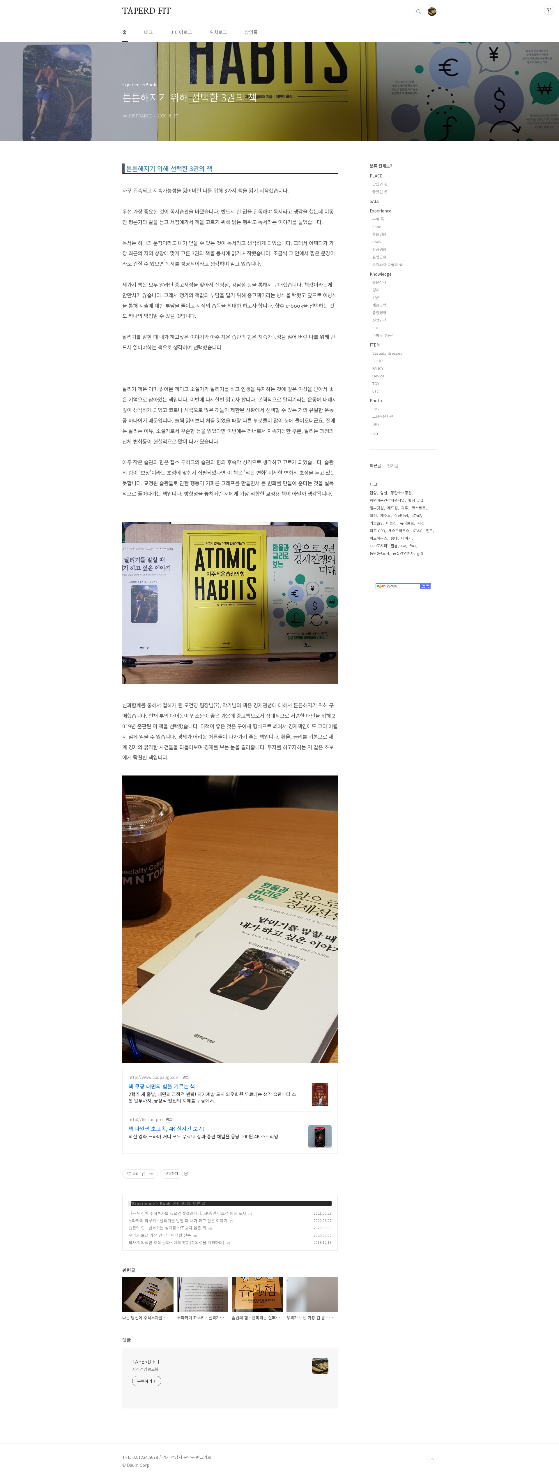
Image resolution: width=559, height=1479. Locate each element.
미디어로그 (181, 32)
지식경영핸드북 (145, 1369)
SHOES (378, 360)
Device (378, 376)
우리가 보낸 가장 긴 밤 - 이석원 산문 (159, 1235)
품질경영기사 (403, 553)
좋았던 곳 (380, 191)
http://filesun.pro (145, 1119)
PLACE (376, 176)
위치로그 (218, 32)
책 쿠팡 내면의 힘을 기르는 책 (161, 1086)
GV (403, 545)
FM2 (375, 408)
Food (376, 226)
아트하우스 (378, 538)
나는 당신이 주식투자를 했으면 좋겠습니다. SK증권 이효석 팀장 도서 (187, 1213)
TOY (375, 383)
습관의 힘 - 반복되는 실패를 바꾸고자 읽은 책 (167, 1228)
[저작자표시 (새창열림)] (185, 1174)
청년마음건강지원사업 (387, 500)
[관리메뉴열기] (548, 10)
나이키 (406, 538)
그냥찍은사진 (382, 416)
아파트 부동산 (383, 335)
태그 (148, 32)
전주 (429, 530)
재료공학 (379, 305)
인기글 (393, 465)
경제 (375, 290)
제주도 (385, 515)
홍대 (394, 538)
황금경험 (379, 249)
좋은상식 (379, 282)
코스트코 (419, 508)
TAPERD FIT (146, 11)
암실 (383, 492)
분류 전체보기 (382, 166)
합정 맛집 (415, 500)
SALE (375, 201)
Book (165, 1203)
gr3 (420, 553)
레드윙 (392, 508)
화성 (373, 515)
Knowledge (381, 274)
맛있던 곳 (380, 184)
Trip (374, 433)
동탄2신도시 (379, 553)
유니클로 (407, 523)
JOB (376, 327)
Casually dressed (387, 353)
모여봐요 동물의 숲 (387, 264)
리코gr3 (376, 523)
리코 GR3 (377, 530)
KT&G (417, 530)
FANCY (377, 368)
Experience (143, 1203)
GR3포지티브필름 (384, 545)
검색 (418, 11)
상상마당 (401, 515)
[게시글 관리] (151, 1174)
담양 (373, 492)
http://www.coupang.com (154, 1077)
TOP (432, 1459)
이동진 (391, 523)
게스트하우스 (398, 530)
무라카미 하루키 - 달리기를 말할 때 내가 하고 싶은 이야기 (177, 1220)
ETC (375, 391)
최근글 (375, 465)
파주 (404, 508)
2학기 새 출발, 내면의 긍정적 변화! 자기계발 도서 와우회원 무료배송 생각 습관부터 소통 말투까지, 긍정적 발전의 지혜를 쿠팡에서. (212, 1097)
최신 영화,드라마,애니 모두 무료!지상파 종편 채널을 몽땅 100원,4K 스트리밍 (203, 1136)
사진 (421, 523)
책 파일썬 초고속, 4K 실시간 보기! (166, 1128)
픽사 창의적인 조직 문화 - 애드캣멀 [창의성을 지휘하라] (176, 1242)
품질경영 (379, 312)
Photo (376, 400)
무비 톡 (378, 219)
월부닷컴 (377, 508)
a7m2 (416, 515)
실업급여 (379, 257)
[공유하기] (144, 1174)
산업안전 (379, 320)
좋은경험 (379, 234)
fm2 (412, 545)
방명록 (251, 32)
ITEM (375, 345)
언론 (375, 297)
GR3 (375, 424)
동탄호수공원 (401, 492)
